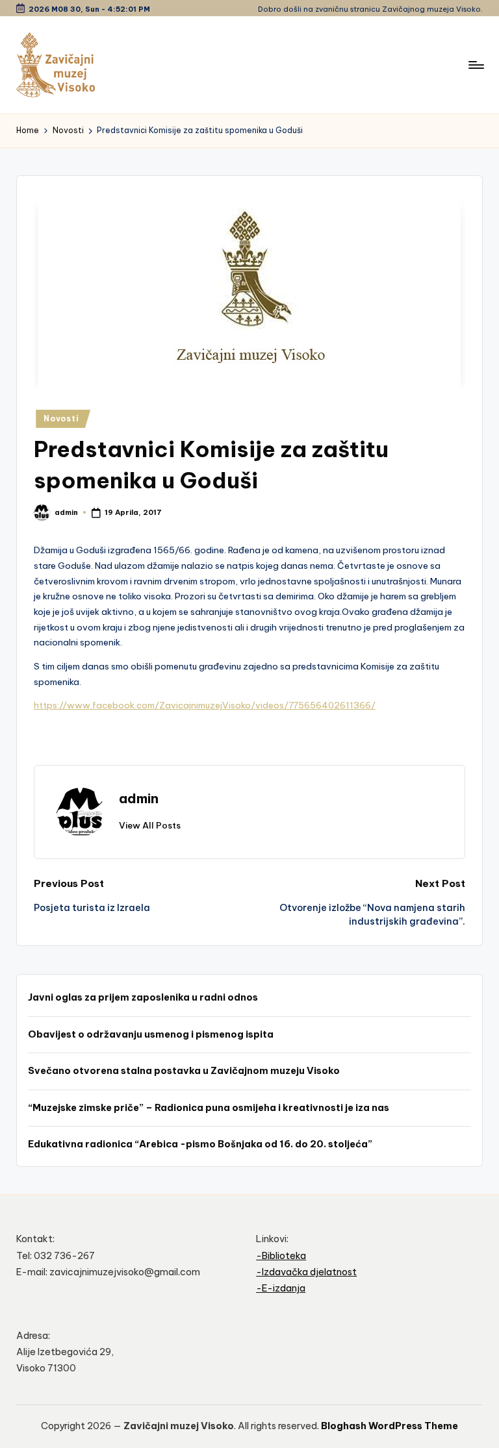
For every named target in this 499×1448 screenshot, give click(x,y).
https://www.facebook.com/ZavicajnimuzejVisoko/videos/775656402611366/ (205, 705)
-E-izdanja (280, 1288)
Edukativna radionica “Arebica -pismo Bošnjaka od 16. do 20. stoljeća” (200, 1144)
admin (139, 798)
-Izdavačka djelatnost (306, 1272)
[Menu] (475, 65)
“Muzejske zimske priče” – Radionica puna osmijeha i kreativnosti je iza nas (208, 1108)
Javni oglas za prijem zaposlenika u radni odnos (143, 997)
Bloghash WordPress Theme (389, 1426)
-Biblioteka (281, 1256)
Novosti (61, 418)
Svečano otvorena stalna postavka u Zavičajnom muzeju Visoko (184, 1071)
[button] (150, 825)
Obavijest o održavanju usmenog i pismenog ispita (151, 1034)
